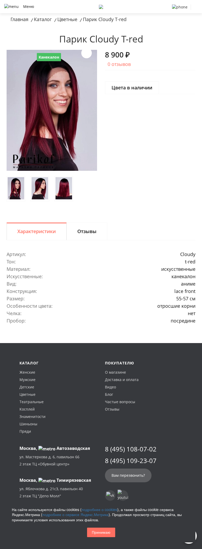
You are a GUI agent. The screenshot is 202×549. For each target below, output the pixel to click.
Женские (27, 372)
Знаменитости (32, 416)
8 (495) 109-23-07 (130, 460)
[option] (52, 110)
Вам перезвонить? (128, 475)
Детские (26, 386)
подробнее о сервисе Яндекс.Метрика (75, 514)
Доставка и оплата (122, 379)
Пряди (25, 431)
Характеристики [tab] (36, 231)
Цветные (27, 394)
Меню (28, 6)
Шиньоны (28, 423)
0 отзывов (119, 64)
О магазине (115, 372)
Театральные (31, 401)
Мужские (27, 379)
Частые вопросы (120, 401)
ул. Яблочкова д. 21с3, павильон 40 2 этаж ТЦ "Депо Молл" (51, 492)
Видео (110, 386)
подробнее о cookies (99, 509)
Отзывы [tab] (87, 231)
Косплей (27, 409)
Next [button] (86, 53)
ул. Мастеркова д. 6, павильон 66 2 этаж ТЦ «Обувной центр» (49, 460)
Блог (109, 394)
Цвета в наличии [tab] (132, 87)
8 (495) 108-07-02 (130, 449)
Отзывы (112, 409)
